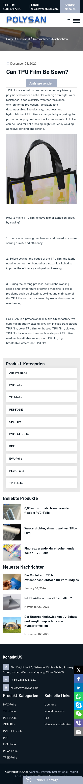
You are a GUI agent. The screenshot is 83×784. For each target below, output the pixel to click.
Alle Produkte (18, 372)
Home (10, 39)
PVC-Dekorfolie (19, 434)
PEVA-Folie (16, 470)
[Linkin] (78, 687)
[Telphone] (78, 723)
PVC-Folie (15, 385)
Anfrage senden (41, 83)
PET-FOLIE (16, 409)
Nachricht (23, 39)
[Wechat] (78, 714)
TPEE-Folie (16, 483)
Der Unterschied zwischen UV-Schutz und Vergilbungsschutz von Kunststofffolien (50, 621)
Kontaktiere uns (54, 711)
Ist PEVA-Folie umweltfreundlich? (48, 598)
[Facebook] (78, 678)
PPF (12, 446)
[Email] (78, 731)
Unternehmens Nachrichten (50, 39)
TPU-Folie (15, 397)
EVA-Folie (15, 458)
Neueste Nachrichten (58, 724)
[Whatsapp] (78, 696)
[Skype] (78, 705)
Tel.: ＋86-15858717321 (12, 6)
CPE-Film (15, 421)
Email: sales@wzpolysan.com (45, 6)
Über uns (50, 704)
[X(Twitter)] (78, 670)
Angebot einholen (70, 6)
